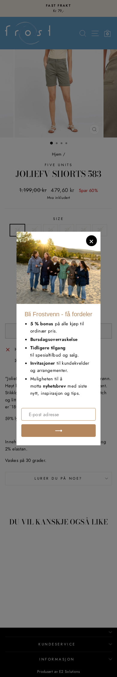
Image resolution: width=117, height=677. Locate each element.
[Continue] (58, 430)
